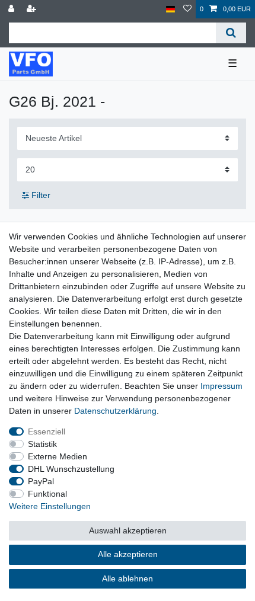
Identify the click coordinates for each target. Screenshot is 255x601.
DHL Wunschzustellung (71, 469)
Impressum (221, 386)
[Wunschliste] (187, 9)
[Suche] (231, 33)
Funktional (47, 493)
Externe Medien (57, 456)
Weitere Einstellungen (50, 506)
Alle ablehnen (127, 578)
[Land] (170, 9)
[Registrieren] (33, 9)
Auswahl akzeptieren (128, 530)
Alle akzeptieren (128, 554)
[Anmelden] (12, 9)
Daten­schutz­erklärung (115, 410)
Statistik (42, 444)
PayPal (41, 481)
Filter (39, 195)
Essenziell (46, 431)
